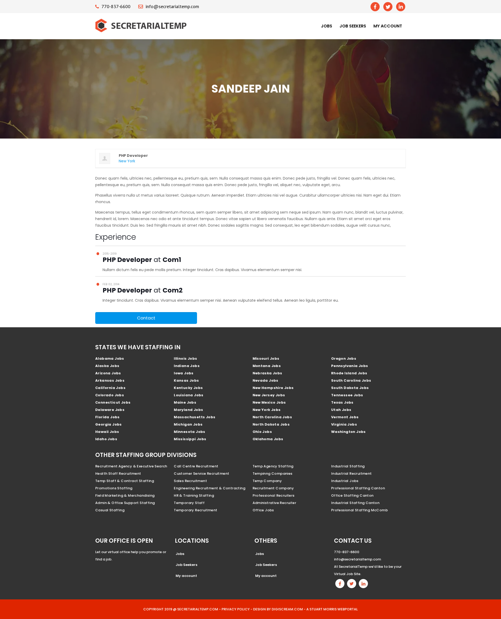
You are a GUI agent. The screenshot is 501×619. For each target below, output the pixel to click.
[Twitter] (387, 6)
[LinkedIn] (400, 6)
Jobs (326, 26)
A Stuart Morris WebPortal (332, 609)
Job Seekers (352, 26)
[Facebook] (375, 6)
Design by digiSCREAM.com (278, 609)
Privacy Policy (236, 609)
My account (387, 26)
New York (127, 161)
